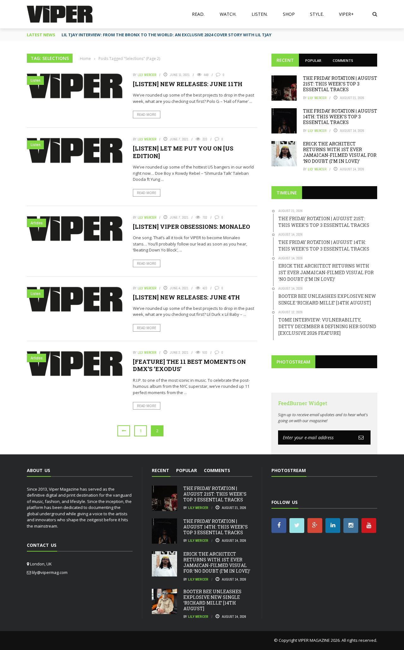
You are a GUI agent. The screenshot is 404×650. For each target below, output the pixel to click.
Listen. (260, 14)
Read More (146, 114)
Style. (317, 14)
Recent (285, 60)
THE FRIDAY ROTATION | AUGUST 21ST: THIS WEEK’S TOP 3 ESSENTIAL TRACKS (340, 83)
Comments (343, 60)
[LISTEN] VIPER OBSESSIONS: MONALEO (191, 226)
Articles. (37, 223)
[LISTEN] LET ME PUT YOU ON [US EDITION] (183, 152)
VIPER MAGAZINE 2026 (319, 640)
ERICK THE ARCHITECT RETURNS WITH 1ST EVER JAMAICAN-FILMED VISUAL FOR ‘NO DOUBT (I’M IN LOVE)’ (340, 152)
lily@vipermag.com (50, 572)
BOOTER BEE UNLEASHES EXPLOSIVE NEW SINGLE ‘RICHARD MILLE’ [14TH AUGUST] (212, 600)
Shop (289, 14)
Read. (198, 14)
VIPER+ (346, 14)
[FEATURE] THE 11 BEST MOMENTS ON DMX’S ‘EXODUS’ (189, 365)
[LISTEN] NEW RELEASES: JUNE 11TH (187, 84)
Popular (313, 60)
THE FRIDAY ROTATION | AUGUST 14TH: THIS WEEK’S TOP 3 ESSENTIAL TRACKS (340, 116)
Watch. (228, 14)
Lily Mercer (147, 75)
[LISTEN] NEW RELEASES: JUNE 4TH (186, 297)
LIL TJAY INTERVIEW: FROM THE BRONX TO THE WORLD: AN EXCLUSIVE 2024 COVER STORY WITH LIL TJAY (166, 35)
